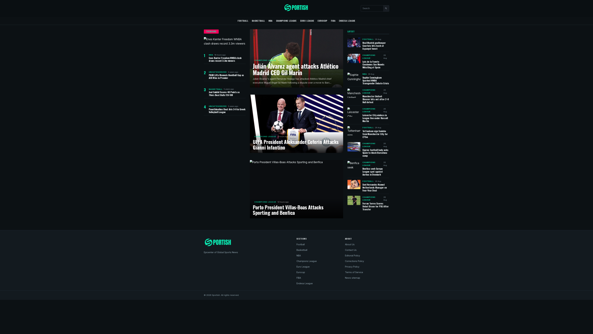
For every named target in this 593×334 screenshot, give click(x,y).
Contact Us (351, 250)
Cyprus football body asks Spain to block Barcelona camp (375, 153)
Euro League (307, 20)
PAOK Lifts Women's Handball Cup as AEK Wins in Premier (226, 76)
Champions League (286, 20)
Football (243, 20)
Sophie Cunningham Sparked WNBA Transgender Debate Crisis (375, 80)
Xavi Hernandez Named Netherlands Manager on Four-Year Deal (374, 187)
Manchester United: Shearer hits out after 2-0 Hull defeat (375, 99)
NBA (271, 20)
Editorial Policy (352, 255)
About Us (350, 244)
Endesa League (347, 20)
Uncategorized (218, 72)
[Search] (386, 8)
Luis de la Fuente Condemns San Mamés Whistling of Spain (373, 64)
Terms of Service (354, 272)
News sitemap (352, 277)
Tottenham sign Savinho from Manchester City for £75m (375, 134)
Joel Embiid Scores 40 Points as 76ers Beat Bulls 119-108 (224, 93)
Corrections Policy (354, 261)
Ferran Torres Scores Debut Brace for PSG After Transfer (375, 206)
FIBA (333, 20)
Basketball (258, 20)
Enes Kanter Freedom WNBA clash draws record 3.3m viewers (225, 59)
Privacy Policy (352, 266)
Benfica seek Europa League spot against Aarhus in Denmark (372, 171)
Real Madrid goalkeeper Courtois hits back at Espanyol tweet (374, 45)
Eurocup (322, 20)
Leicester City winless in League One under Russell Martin (375, 118)
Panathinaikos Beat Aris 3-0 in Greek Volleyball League (227, 110)
